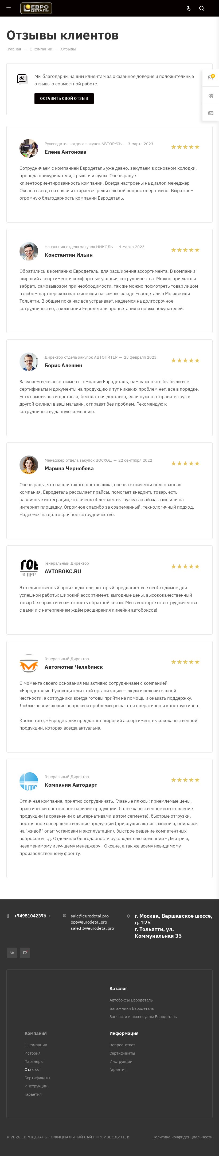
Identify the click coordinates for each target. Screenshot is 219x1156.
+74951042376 (30, 916)
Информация (124, 1033)
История (33, 1053)
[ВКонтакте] (12, 953)
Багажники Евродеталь (132, 1008)
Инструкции (36, 1085)
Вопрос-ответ (122, 1044)
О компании (36, 1044)
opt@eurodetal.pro (89, 922)
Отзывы (32, 1069)
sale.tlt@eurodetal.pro (92, 928)
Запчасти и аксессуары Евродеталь (143, 1016)
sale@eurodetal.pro (90, 916)
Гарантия (33, 1094)
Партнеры (34, 1061)
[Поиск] (201, 8)
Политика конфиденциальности (182, 1136)
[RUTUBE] (25, 953)
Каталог (118, 988)
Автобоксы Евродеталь (131, 1000)
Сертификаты (37, 1077)
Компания (36, 1033)
